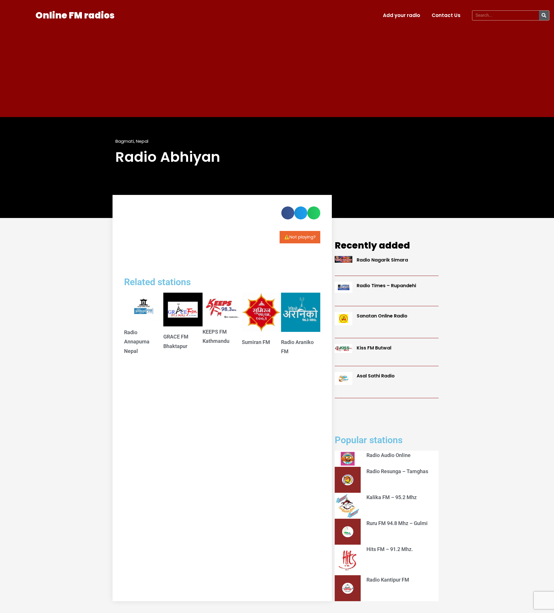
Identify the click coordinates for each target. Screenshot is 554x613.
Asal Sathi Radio (376, 376)
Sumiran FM (256, 342)
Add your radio (401, 15)
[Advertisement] (277, 68)
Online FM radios (75, 15)
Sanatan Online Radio (382, 316)
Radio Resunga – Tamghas (397, 471)
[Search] (544, 15)
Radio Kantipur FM (387, 580)
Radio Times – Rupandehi (386, 285)
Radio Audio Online (388, 455)
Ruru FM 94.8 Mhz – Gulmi (397, 523)
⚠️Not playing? (300, 237)
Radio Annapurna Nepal (136, 341)
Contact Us (446, 15)
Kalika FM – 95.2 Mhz (391, 497)
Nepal (142, 141)
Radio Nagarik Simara (382, 260)
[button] (287, 212)
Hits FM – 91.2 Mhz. (389, 549)
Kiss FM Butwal (374, 348)
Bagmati (124, 141)
